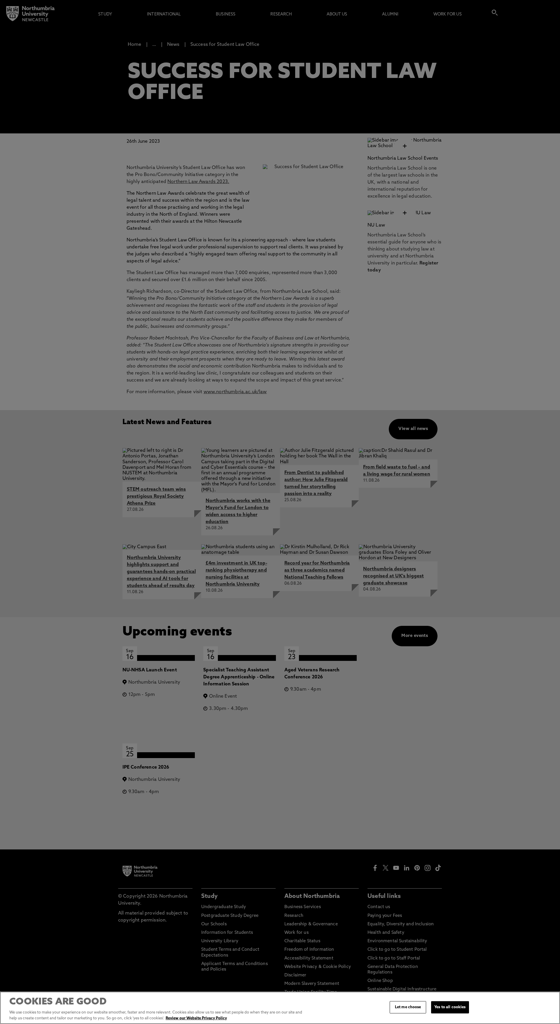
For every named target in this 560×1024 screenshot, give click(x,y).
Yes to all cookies (450, 1007)
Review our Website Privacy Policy (196, 1018)
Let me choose (408, 1007)
